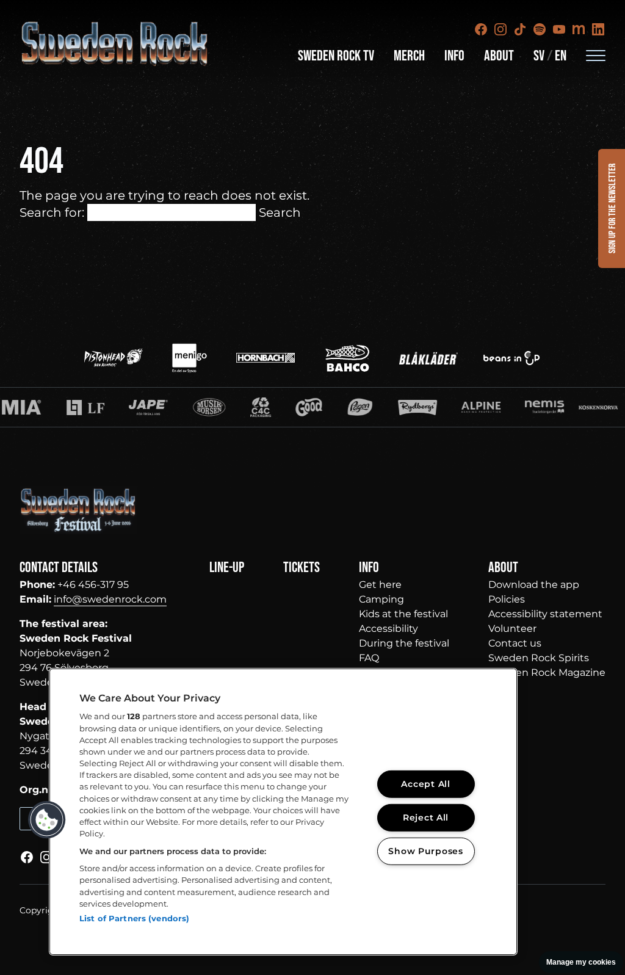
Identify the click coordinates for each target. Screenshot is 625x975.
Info (454, 56)
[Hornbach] (265, 357)
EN (560, 56)
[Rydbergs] (372, 407)
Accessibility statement (545, 614)
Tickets (301, 567)
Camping (381, 599)
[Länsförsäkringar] (40, 407)
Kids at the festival (403, 614)
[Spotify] (539, 29)
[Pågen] (315, 407)
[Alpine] (435, 407)
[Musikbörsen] (164, 407)
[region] (283, 811)
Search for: (52, 212)
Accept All (425, 783)
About (499, 56)
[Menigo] (189, 357)
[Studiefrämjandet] (499, 407)
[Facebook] (481, 29)
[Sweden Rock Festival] (115, 44)
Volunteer (512, 628)
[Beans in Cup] (511, 357)
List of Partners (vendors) (134, 918)
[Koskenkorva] (553, 407)
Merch (409, 56)
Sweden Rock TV (336, 56)
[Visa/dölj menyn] (595, 55)
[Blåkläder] (428, 357)
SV (538, 56)
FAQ (369, 658)
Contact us (514, 643)
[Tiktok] (520, 29)
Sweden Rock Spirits (538, 658)
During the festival (404, 643)
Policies (506, 599)
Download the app (533, 584)
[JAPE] (103, 407)
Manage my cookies (581, 962)
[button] (47, 819)
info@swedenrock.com (110, 599)
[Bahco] (347, 357)
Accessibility (388, 628)
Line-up (226, 567)
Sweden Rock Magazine (546, 672)
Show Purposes (425, 850)
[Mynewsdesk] (578, 29)
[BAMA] (264, 407)
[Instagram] (500, 29)
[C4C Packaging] (215, 407)
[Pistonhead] (113, 357)
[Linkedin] (598, 29)
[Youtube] (559, 29)
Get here (380, 584)
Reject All (426, 817)
